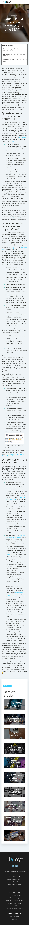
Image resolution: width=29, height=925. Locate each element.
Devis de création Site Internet (14, 908)
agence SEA (9, 554)
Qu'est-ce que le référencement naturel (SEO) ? (15, 49)
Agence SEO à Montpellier (14, 879)
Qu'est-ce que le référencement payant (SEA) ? (15, 55)
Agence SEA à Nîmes (14, 887)
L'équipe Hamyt (14, 916)
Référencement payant (14, 897)
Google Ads (14, 248)
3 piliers (13, 141)
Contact (14, 919)
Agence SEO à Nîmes (14, 881)
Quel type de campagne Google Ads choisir (13, 455)
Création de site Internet (14, 903)
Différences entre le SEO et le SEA (15, 60)
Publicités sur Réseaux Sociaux (14, 900)
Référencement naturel (14, 895)
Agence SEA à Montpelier (14, 884)
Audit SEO (14, 905)
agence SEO (23, 137)
